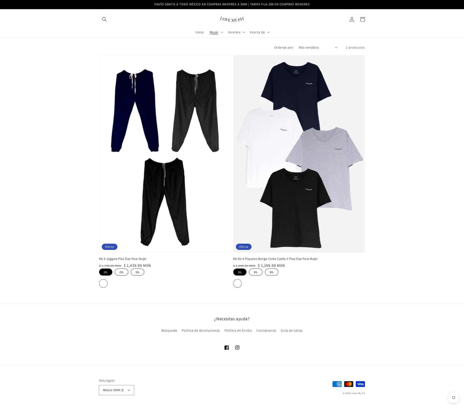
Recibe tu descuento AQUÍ (232, 227)
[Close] (298, 175)
